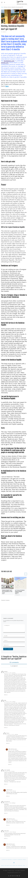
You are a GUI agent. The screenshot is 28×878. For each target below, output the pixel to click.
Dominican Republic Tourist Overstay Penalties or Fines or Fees (7, 591)
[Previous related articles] (23, 574)
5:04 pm (16, 750)
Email (6, 640)
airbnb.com (4, 62)
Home (2, 7)
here (6, 86)
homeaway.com (9, 61)
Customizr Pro (17, 872)
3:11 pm (12, 771)
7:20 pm (13, 701)
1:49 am (16, 734)
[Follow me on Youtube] (17, 876)
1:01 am (13, 672)
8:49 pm (13, 845)
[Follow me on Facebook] (12, 876)
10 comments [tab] (14, 662)
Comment (7, 625)
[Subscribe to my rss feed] (8, 876)
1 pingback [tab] (14, 666)
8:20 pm (15, 820)
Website (6, 645)
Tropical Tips (10, 870)
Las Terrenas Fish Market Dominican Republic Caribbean (20, 591)
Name (5, 635)
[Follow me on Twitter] (10, 876)
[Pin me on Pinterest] (19, 876)
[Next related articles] (25, 574)
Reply (6, 694)
